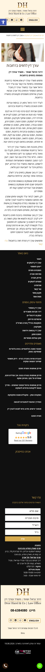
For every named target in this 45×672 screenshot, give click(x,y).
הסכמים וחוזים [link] (34, 270)
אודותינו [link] (37, 285)
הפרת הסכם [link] (36, 416)
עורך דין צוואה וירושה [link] (31, 330)
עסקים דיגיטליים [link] (34, 315)
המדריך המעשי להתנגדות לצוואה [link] (27, 402)
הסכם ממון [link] (36, 334)
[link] (3, 22)
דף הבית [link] (41, 35)
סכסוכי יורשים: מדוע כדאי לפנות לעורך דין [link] (24, 409)
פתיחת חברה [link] (35, 274)
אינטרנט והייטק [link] (34, 319)
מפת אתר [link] (37, 296)
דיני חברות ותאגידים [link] (32, 311)
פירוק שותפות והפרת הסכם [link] (30, 368)
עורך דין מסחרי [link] (34, 308)
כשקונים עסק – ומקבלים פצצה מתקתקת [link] (24, 395)
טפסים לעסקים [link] (34, 281)
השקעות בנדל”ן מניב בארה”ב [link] (28, 323)
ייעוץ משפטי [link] (35, 266)
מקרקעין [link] (37, 326)
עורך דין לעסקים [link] (30, 35)
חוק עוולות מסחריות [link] (32, 338)
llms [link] (23, 633)
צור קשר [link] (37, 289)
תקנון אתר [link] (36, 292)
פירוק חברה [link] (36, 277)
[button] (22, 29)
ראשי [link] (39, 259)
